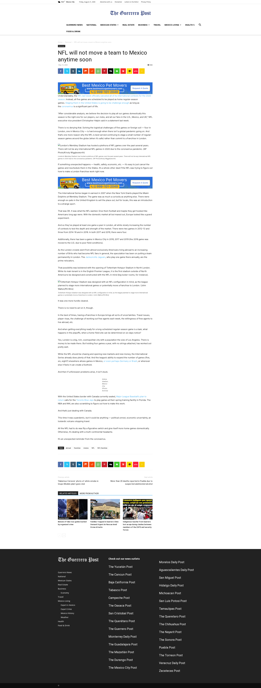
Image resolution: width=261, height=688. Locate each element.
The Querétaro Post (121, 621)
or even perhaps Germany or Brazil (120, 361)
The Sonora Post (170, 639)
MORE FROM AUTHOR (89, 493)
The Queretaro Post (172, 616)
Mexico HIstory (67, 613)
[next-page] (64, 535)
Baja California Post (121, 582)
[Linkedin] (79, 71)
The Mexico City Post (122, 667)
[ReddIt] (92, 71)
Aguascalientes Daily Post (176, 570)
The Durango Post (120, 660)
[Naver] (117, 71)
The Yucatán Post (120, 566)
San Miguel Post (170, 577)
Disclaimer (118, 2)
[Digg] (110, 71)
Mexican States (108, 25)
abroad (68, 448)
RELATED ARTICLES (68, 493)
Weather (65, 617)
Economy (65, 592)
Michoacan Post (170, 593)
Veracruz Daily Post (172, 663)
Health (189, 25)
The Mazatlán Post (121, 652)
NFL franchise (102, 448)
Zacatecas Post (169, 670)
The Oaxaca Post (119, 605)
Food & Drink (73, 31)
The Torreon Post (171, 655)
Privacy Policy (146, 2)
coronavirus (67, 106)
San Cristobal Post (120, 613)
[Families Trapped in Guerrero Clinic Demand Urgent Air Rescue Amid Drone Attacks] (105, 509)
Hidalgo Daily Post (171, 585)
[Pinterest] (104, 71)
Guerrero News (74, 25)
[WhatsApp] (98, 71)
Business (142, 25)
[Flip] (123, 71)
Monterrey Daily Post (122, 636)
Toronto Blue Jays (85, 400)
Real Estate (128, 25)
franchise (77, 448)
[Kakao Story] (129, 71)
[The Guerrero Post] (130, 13)
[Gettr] (135, 71)
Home (60, 42)
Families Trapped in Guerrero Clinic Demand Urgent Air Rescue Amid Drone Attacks (104, 524)
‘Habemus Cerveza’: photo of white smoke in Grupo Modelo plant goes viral (78, 482)
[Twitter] (194, 25)
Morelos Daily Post (171, 562)
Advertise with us (106, 2)
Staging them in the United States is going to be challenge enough (97, 103)
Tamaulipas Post (170, 608)
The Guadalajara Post (122, 644)
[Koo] (142, 71)
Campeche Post (119, 598)
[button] (200, 25)
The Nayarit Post (170, 632)
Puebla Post (167, 647)
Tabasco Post (117, 590)
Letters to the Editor (132, 2)
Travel (157, 25)
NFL (93, 448)
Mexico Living (171, 25)
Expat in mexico (68, 605)
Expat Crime (66, 609)
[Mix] (85, 71)
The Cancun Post (120, 574)
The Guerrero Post (120, 629)
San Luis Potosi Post (173, 601)
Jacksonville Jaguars (95, 257)
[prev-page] (59, 535)
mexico (86, 448)
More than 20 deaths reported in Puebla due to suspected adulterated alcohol (132, 482)
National (91, 25)
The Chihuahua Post (172, 624)
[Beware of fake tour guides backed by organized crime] (73, 509)
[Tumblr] (73, 71)
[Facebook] (60, 71)
